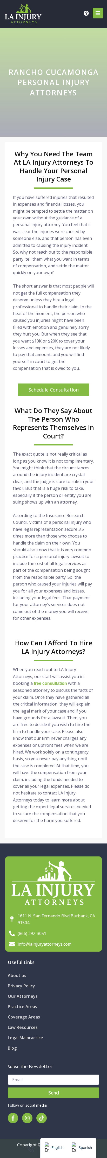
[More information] (86, 13)
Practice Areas (22, 1006)
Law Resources (23, 1027)
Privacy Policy (21, 986)
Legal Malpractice (25, 1038)
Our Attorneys (23, 996)
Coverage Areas (24, 1017)
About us (17, 975)
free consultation (50, 683)
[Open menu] (98, 13)
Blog (12, 1048)
